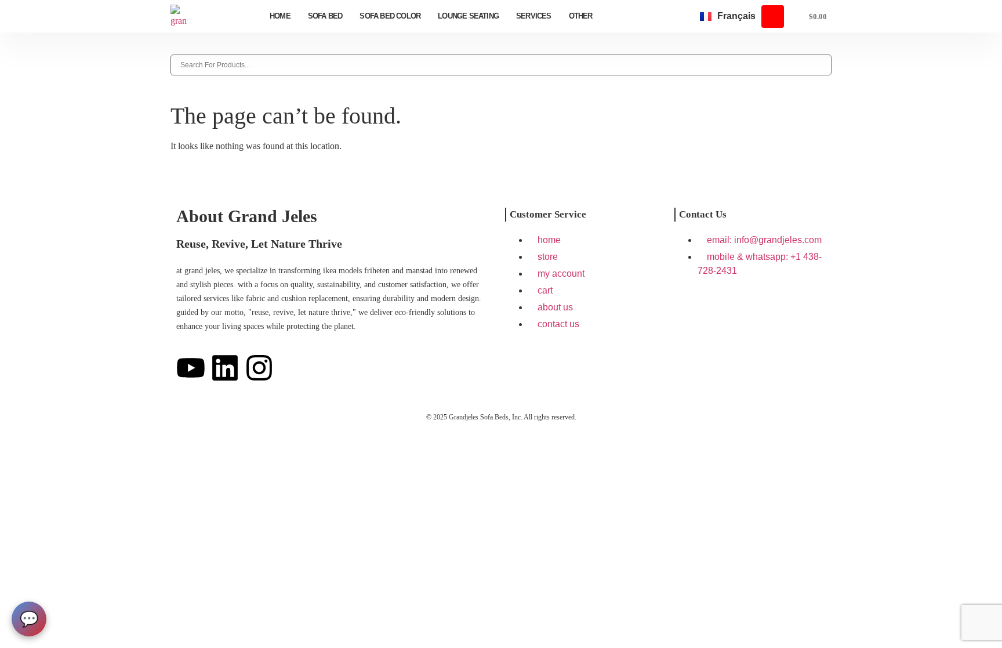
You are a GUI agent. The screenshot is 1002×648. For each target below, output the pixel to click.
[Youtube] (190, 367)
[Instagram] (259, 367)
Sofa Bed (325, 16)
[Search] (173, 48)
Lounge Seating (468, 16)
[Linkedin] (224, 367)
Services (533, 16)
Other (581, 16)
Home (280, 16)
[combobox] (501, 65)
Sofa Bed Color (390, 16)
